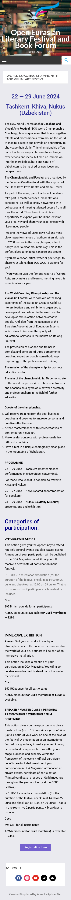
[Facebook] (18, 877)
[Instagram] (27, 877)
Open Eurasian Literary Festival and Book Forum (35, 39)
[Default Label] (35, 877)
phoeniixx (55, 894)
